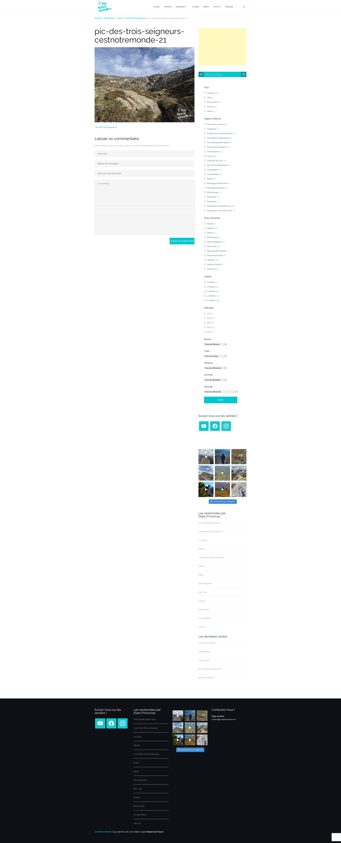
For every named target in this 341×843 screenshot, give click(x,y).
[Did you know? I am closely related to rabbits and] (238, 489)
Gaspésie (213, 129)
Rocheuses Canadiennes (221, 206)
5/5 (210, 332)
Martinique (213, 237)
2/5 (210, 318)
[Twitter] (204, 426)
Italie (211, 111)
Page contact (218, 716)
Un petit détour (204, 618)
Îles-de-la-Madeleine (219, 165)
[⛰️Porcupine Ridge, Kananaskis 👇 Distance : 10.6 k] (206, 489)
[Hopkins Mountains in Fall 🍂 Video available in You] (222, 489)
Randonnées (109, 18)
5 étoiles (213, 300)
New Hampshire (216, 242)
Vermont (212, 269)
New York (213, 246)
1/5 (210, 314)
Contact (217, 7)
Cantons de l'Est (216, 161)
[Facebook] (215, 426)
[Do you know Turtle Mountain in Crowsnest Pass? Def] (206, 473)
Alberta (212, 228)
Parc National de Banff (219, 142)
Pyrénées (213, 201)
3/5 (210, 323)
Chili (210, 98)
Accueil (156, 7)
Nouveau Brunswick (217, 251)
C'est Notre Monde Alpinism (210, 531)
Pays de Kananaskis (218, 147)
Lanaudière (214, 170)
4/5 (210, 327)
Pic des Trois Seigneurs (136, 18)
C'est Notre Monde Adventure (211, 557)
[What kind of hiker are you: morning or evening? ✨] (222, 456)
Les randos (180, 7)
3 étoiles (213, 291)
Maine (211, 179)
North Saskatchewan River (209, 523)
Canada (213, 93)
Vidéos (206, 7)
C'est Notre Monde (103, 832)
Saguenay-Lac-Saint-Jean (221, 210)
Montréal (213, 197)
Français (229, 7)
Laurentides (214, 174)
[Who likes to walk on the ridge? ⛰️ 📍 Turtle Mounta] (222, 473)
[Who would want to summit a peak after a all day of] (206, 456)
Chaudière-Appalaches (219, 138)
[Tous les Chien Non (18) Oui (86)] (215, 356)
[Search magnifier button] (243, 74)
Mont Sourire (204, 652)
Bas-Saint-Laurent (217, 124)
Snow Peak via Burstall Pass (210, 669)
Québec (213, 260)
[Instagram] (226, 426)
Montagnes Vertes (217, 188)
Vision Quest (203, 660)
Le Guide (195, 7)
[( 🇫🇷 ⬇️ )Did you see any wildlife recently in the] (238, 456)
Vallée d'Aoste (215, 264)
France (120, 18)
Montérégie (214, 192)
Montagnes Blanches (218, 183)
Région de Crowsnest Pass (221, 133)
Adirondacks (215, 152)
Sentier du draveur (206, 678)
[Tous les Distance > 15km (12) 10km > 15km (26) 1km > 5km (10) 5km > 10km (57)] (215, 368)
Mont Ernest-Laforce (207, 643)
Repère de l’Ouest (155, 832)
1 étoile (212, 282)
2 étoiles (212, 287)
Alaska (211, 224)
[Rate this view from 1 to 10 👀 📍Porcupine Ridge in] (238, 473)
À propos (167, 7)
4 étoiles (213, 296)
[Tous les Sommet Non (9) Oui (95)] (215, 379)
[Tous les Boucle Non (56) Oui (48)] (215, 344)
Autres (211, 156)
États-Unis (214, 102)
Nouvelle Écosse (216, 255)
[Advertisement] (222, 46)
